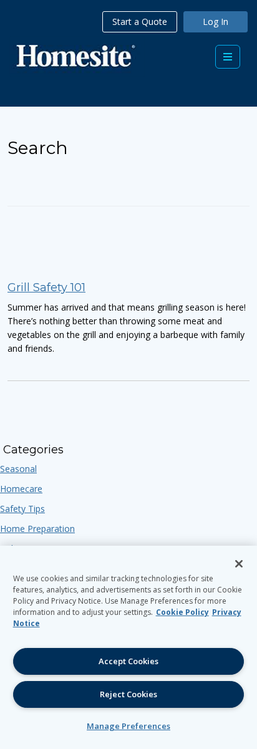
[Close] (239, 563)
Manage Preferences (128, 726)
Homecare (21, 489)
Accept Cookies (128, 661)
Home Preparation (37, 528)
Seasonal (18, 469)
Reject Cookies (128, 694)
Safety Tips (22, 509)
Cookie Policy (182, 612)
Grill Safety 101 (46, 287)
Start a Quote (139, 21)
